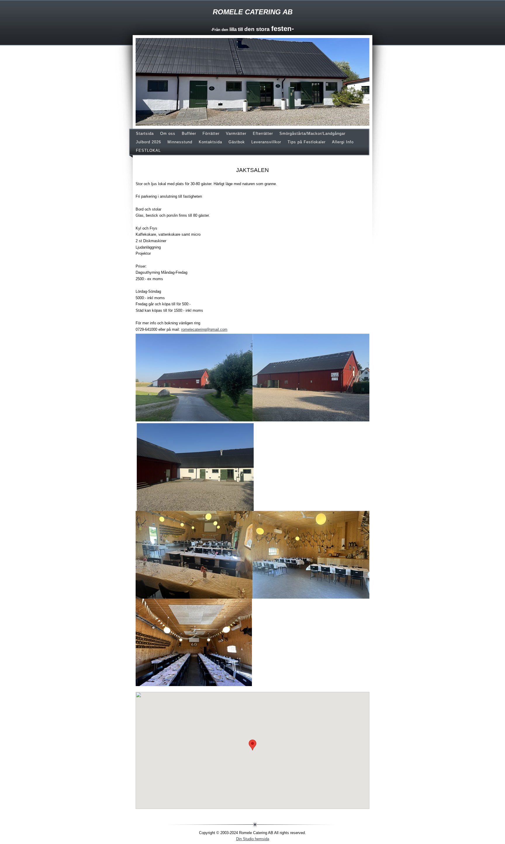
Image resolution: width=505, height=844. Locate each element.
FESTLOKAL (148, 150)
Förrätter (211, 133)
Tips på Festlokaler (307, 142)
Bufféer (189, 133)
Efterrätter (263, 133)
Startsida (145, 133)
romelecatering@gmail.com (204, 329)
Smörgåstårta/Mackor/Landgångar (312, 133)
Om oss (167, 133)
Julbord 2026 (148, 142)
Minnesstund (179, 142)
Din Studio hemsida (252, 839)
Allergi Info (343, 142)
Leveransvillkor (266, 142)
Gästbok (237, 142)
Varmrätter (236, 133)
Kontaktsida (210, 142)
